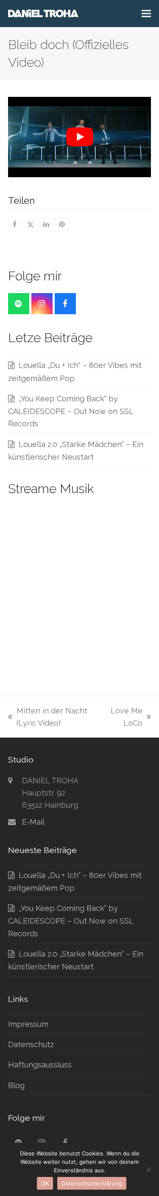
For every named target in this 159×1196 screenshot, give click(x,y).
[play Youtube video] (79, 137)
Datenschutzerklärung (91, 1183)
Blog (16, 1085)
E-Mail (33, 821)
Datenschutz (31, 1044)
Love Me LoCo (124, 718)
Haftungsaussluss (40, 1064)
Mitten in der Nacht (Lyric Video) (47, 718)
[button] (146, 13)
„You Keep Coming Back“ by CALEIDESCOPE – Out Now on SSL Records (70, 411)
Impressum (28, 1024)
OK (45, 1183)
